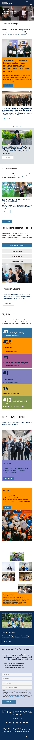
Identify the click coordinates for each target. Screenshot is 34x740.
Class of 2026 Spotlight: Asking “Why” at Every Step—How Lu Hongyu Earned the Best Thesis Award (16, 148)
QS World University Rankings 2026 (11, 365)
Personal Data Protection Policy (17, 696)
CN (31, 1)
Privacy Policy (29, 736)
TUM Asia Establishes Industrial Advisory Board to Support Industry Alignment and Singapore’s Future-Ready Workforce (17, 109)
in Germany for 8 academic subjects (15, 363)
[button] (31, 4)
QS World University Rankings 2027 (11, 335)
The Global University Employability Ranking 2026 (14, 406)
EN (27, 1)
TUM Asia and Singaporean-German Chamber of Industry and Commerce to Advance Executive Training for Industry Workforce (16, 65)
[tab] (17, 245)
